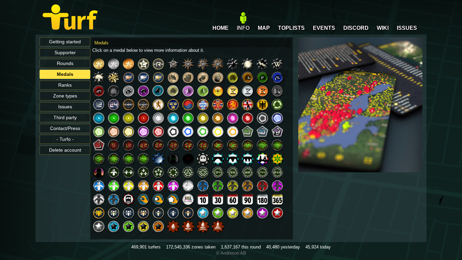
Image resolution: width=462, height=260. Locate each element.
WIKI (383, 28)
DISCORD (356, 28)
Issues (65, 106)
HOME (220, 28)
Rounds (65, 63)
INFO (243, 28)
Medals (65, 74)
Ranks (65, 85)
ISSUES (407, 28)
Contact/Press (65, 128)
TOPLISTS (291, 28)
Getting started (65, 41)
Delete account (65, 150)
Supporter (65, 52)
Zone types (65, 96)
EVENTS (324, 28)
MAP (264, 28)
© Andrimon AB (231, 253)
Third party (65, 117)
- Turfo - (65, 139)
